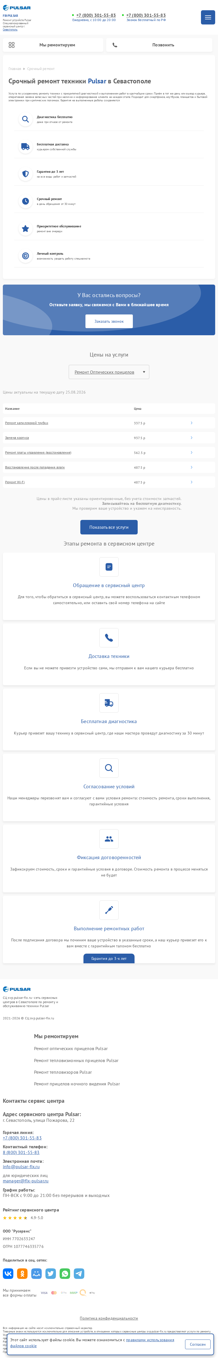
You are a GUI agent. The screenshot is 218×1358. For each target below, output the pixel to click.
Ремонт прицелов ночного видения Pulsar (77, 1084)
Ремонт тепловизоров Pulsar (63, 1072)
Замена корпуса (17, 438)
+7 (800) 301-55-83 (96, 15)
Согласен (198, 1344)
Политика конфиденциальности (109, 1318)
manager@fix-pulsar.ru (26, 1181)
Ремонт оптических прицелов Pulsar (71, 1048)
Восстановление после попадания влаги (35, 467)
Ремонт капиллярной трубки (26, 423)
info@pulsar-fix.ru (21, 1166)
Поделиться (8, 1273)
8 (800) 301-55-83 (21, 1152)
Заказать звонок (109, 321)
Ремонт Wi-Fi (15, 482)
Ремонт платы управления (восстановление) (38, 452)
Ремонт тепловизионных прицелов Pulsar (76, 1060)
